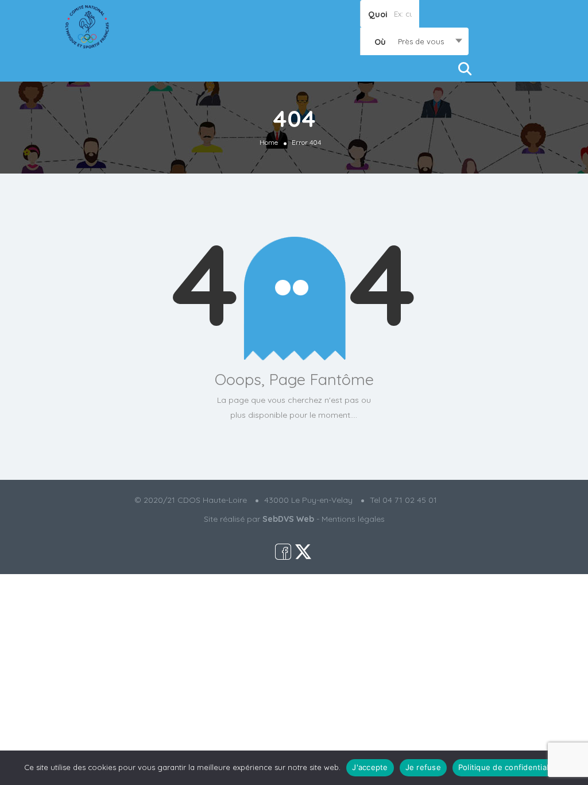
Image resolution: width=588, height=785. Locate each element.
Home (269, 142)
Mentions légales (353, 519)
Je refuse (423, 767)
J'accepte (370, 767)
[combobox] (414, 41)
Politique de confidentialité (508, 767)
